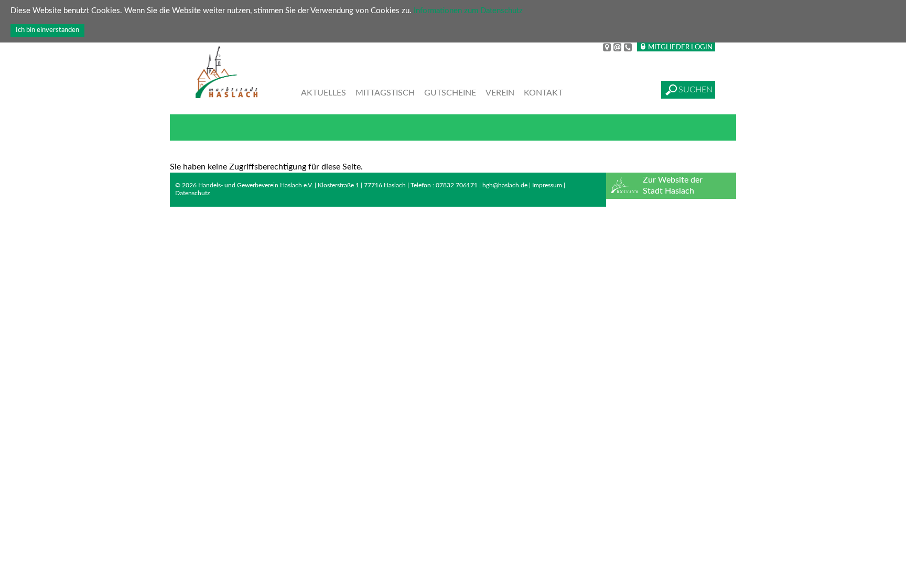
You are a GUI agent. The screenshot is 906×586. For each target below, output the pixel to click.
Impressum (547, 185)
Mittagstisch (385, 93)
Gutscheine (450, 93)
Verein (500, 93)
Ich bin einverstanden (47, 30)
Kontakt (543, 93)
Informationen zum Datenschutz (468, 11)
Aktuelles (323, 93)
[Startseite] (226, 73)
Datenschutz (192, 193)
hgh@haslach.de (504, 185)
